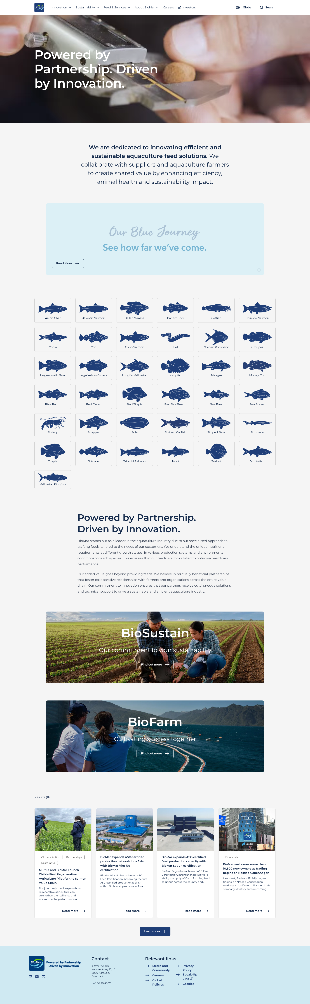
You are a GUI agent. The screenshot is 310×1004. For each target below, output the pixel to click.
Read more (70, 911)
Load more (152, 931)
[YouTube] (43, 977)
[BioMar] (39, 7)
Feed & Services (115, 7)
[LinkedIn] (30, 977)
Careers (168, 7)
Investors (189, 7)
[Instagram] (37, 977)
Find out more (151, 664)
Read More (64, 263)
